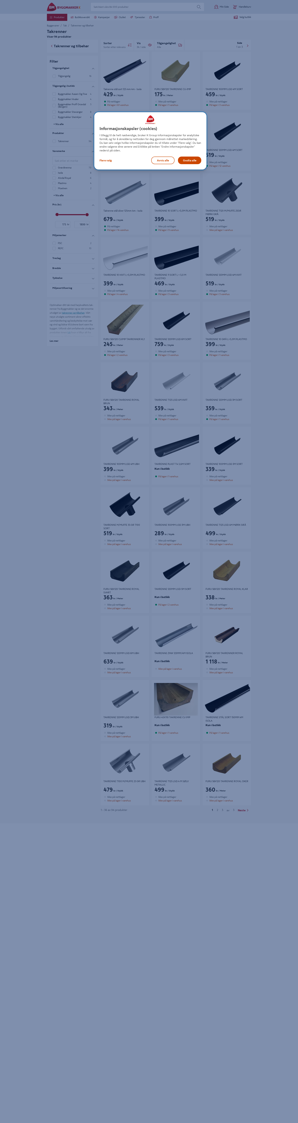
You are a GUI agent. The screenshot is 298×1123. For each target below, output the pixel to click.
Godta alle (189, 160)
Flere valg (106, 160)
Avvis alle (163, 160)
